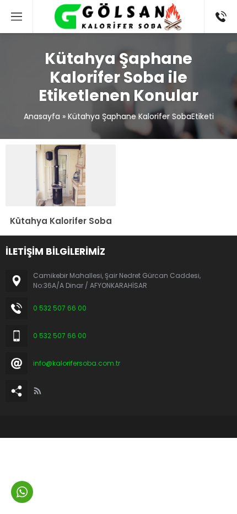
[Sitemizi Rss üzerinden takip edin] (37, 391)
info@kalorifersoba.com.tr (76, 363)
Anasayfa (42, 116)
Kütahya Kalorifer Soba (61, 221)
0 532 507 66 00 (60, 308)
